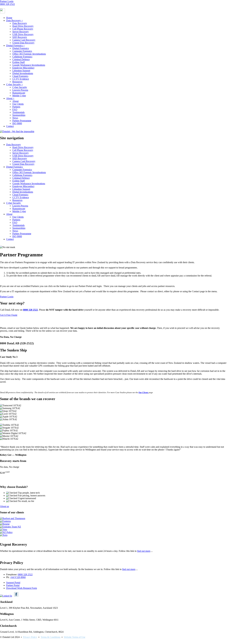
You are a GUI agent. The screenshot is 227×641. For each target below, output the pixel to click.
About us (4, 506)
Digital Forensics (15, 45)
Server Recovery (20, 31)
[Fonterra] (5, 521)
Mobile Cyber (19, 95)
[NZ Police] (6, 532)
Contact (10, 126)
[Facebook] (16, 595)
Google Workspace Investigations (28, 65)
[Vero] (3, 529)
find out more (128, 569)
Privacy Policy (30, 637)
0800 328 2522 (7, 4)
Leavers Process (20, 90)
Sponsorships (18, 115)
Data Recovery (14, 20)
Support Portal (13, 582)
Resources (17, 81)
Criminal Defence (21, 59)
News (15, 118)
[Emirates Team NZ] (10, 526)
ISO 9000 (17, 123)
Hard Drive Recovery (23, 26)
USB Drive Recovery (23, 34)
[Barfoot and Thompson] (12, 518)
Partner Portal (12, 585)
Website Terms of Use (74, 637)
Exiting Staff (18, 62)
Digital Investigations (22, 73)
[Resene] (5, 524)
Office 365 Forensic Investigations (29, 54)
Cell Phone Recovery (22, 29)
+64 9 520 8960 (18, 577)
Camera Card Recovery (23, 40)
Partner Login (6, 1)
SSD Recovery (19, 37)
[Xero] (3, 535)
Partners (16, 106)
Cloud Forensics (20, 76)
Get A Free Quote (8, 315)
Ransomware (18, 92)
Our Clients (18, 104)
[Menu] (2, 12)
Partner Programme (21, 120)
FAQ (14, 109)
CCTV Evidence (20, 79)
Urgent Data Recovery (23, 42)
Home (9, 17)
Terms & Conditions (50, 637)
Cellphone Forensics (22, 56)
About (10, 98)
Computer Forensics (22, 51)
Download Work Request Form (21, 588)
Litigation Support (21, 70)
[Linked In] (6, 595)
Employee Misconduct (23, 67)
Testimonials (18, 112)
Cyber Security (14, 84)
